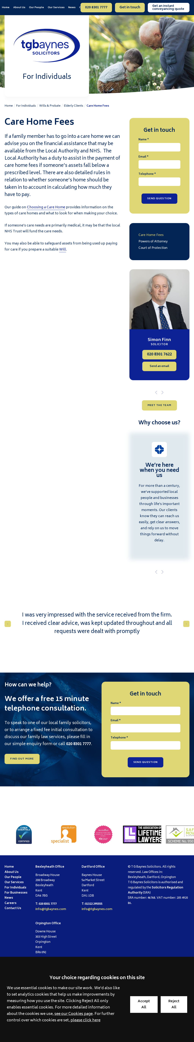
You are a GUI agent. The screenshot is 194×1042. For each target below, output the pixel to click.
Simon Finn (159, 340)
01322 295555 (93, 904)
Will (62, 250)
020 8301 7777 (96, 8)
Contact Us (13, 908)
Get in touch (130, 8)
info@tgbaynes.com (50, 909)
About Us (19, 7)
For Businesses (16, 892)
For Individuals (26, 106)
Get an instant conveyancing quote (168, 7)
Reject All (173, 1004)
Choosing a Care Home (46, 207)
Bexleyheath (44, 867)
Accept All (144, 1004)
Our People (36, 7)
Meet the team (159, 405)
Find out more (22, 759)
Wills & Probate (49, 106)
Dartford (88, 867)
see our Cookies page (73, 1014)
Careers (10, 903)
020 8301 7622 (159, 354)
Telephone (146, 174)
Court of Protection (152, 248)
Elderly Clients (73, 106)
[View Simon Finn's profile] (159, 299)
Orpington (43, 923)
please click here (85, 1020)
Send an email (159, 366)
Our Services (14, 882)
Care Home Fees (98, 106)
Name (142, 139)
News (71, 7)
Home (5, 7)
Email (142, 157)
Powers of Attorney (153, 241)
